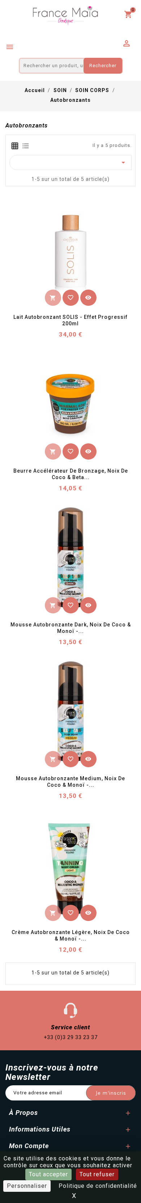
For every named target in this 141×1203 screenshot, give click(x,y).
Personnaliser (27, 1185)
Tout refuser (97, 1174)
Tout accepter (48, 1174)
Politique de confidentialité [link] (98, 1185)
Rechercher (102, 65)
